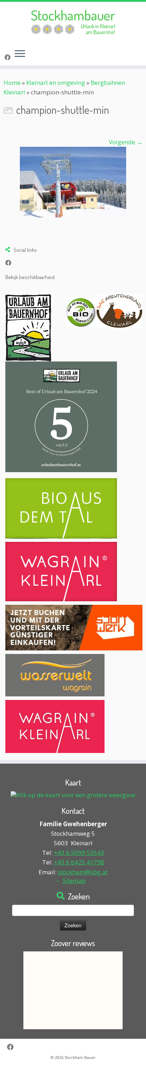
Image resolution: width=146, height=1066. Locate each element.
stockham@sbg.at (83, 872)
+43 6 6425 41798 (79, 862)
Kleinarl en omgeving (55, 83)
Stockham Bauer (80, 1057)
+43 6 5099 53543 (79, 852)
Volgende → (125, 142)
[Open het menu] (20, 54)
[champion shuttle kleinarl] (73, 182)
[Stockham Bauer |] (73, 22)
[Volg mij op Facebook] (9, 57)
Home (12, 83)
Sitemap (74, 880)
